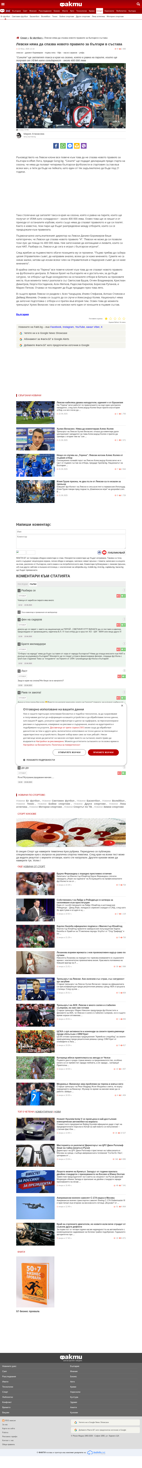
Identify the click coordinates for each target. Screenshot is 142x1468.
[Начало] (71, 4)
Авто (72, 11)
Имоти (65, 11)
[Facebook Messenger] (70, 146)
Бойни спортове (66, 16)
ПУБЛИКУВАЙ (116, 552)
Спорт (99, 11)
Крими (92, 11)
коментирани (44, 1112)
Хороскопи (109, 11)
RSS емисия (10, 1420)
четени (29, 1112)
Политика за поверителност (66, 744)
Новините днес (9, 1366)
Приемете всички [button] (103, 752)
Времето (6, 1407)
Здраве (73, 1402)
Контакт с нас (8, 1440)
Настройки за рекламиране (50, 741)
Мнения (33, 11)
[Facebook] (56, 146)
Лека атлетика (98, 16)
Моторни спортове (115, 16)
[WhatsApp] (63, 146)
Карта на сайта (8, 1428)
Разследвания (45, 11)
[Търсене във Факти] (138, 4)
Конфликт (7, 1402)
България (16, 11)
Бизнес (57, 11)
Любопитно (121, 11)
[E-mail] (77, 146)
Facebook (55, 327)
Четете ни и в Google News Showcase (45, 333)
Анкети (73, 1407)
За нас (5, 1425)
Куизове (74, 1412)
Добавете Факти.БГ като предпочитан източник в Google (56, 345)
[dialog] (71, 734)
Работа (5, 1432)
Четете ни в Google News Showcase (94, 1422)
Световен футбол (20, 16)
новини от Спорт (34, 866)
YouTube (80, 327)
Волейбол (45, 16)
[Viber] (84, 146)
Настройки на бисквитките (37, 744)
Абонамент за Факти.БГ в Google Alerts (46, 339)
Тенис (55, 16)
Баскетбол (34, 16)
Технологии (81, 11)
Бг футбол (5, 16)
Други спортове (83, 16)
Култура (132, 11)
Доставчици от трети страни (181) (67, 727)
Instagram (68, 327)
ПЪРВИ (33, 584)
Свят (25, 11)
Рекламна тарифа (9, 1436)
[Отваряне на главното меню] (3, 4)
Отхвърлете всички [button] (69, 752)
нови (57, 1112)
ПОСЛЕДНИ (23, 584)
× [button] (122, 706)
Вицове (5, 1412)
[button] (39, 759)
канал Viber (92, 327)
